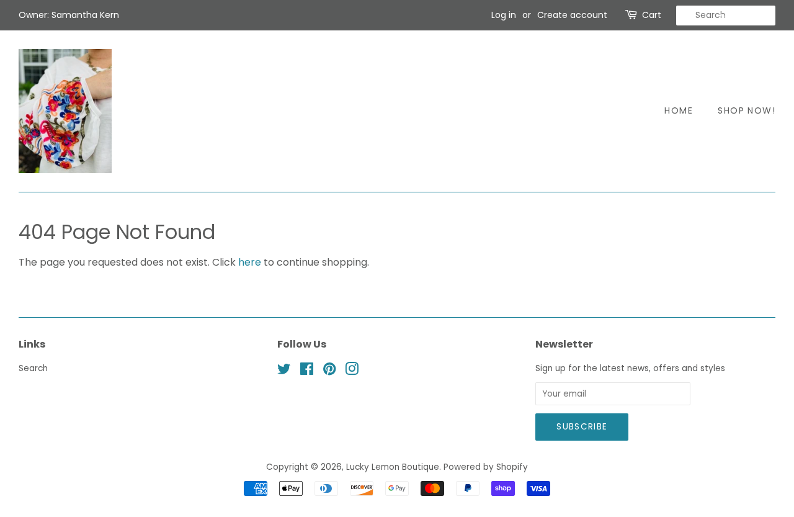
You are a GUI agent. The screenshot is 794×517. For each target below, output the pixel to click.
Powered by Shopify (486, 467)
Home (678, 110)
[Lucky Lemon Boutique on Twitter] (284, 371)
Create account (572, 15)
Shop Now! (746, 110)
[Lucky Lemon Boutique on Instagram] (352, 371)
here (249, 262)
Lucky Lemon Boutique (392, 467)
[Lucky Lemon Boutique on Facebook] (307, 371)
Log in (503, 15)
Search (33, 368)
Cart (651, 15)
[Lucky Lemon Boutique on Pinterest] (329, 371)
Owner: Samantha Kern (69, 15)
